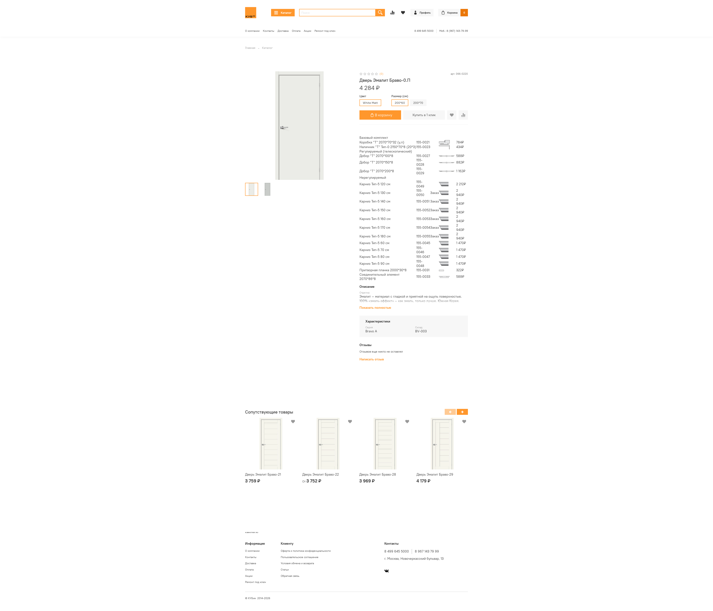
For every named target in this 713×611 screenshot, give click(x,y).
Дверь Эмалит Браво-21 (263, 474)
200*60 (400, 103)
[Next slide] (347, 125)
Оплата (296, 31)
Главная (250, 48)
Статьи (285, 569)
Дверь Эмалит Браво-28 (377, 474)
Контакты (268, 31)
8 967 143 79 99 (427, 551)
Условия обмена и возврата (297, 563)
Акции (307, 31)
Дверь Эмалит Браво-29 (434, 474)
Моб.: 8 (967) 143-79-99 (453, 31)
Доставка (283, 31)
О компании (252, 31)
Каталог (286, 12)
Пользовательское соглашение (299, 557)
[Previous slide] (251, 125)
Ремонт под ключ (325, 31)
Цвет (362, 96)
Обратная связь (290, 576)
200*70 (418, 103)
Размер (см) (399, 96)
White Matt (370, 103)
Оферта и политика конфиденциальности (306, 550)
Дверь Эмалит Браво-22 (320, 474)
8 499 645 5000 (424, 31)
